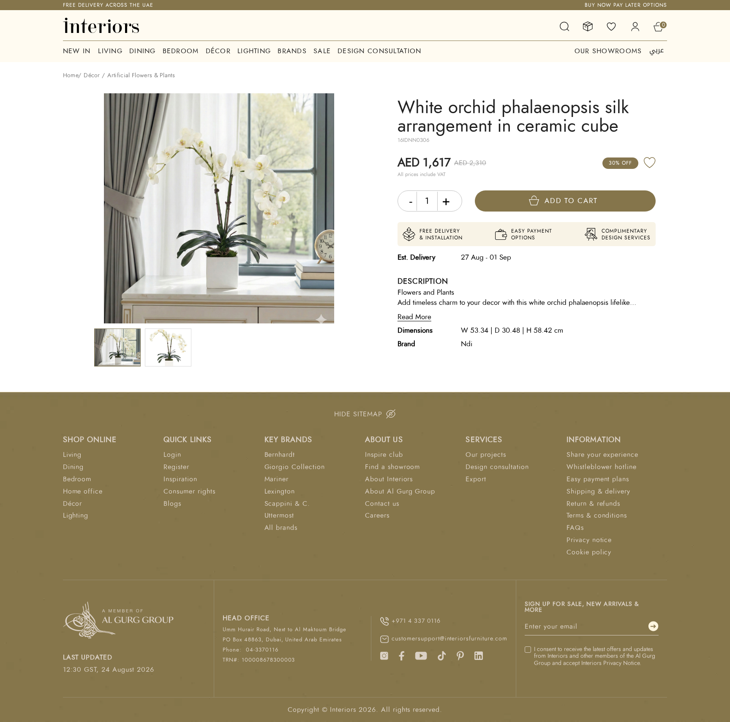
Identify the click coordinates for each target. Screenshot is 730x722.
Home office (83, 491)
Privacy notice (589, 540)
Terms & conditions (597, 515)
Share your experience (602, 454)
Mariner (276, 479)
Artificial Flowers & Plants (141, 76)
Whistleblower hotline (602, 467)
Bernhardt (279, 454)
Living (110, 51)
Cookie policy (589, 552)
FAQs (575, 527)
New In (77, 51)
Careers (377, 515)
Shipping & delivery (598, 491)
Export (476, 479)
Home (70, 76)
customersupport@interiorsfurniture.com (449, 639)
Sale (322, 51)
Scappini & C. (287, 503)
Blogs (172, 503)
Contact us (382, 503)
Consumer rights (189, 491)
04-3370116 (262, 650)
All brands (281, 527)
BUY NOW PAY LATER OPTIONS (626, 5)
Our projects (486, 454)
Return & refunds (593, 503)
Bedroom (181, 51)
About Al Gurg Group (400, 491)
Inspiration (180, 479)
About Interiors (389, 479)
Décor (218, 51)
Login (172, 454)
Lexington (279, 491)
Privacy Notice (621, 663)
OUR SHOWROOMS (608, 51)
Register (176, 467)
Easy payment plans (598, 479)
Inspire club (384, 454)
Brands (292, 51)
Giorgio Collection (294, 467)
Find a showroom (392, 467)
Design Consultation (379, 51)
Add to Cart (571, 200)
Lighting (254, 51)
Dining (142, 51)
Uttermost (279, 515)
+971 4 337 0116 (416, 621)
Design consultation (497, 467)
